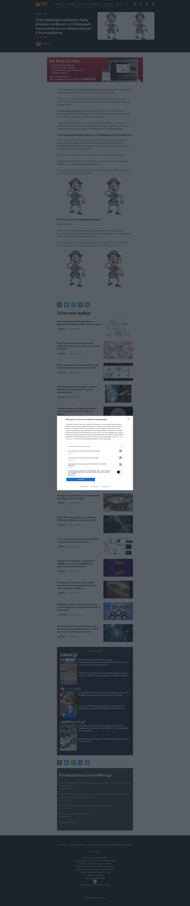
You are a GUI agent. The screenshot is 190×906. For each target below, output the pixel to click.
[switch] (119, 451)
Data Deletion (84, 486)
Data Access (95, 486)
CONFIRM (80, 479)
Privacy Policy (106, 486)
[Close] (129, 420)
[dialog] (95, 453)
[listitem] (95, 446)
